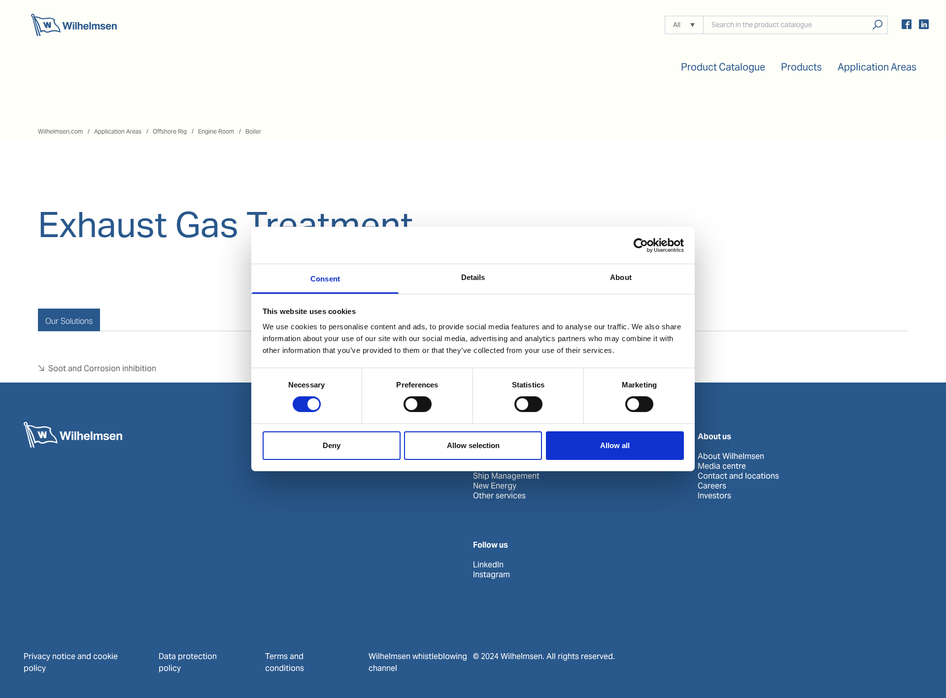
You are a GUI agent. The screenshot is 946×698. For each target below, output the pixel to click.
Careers (712, 486)
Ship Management (506, 476)
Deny (331, 445)
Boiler (253, 131)
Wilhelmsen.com (60, 131)
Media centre (722, 466)
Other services (499, 496)
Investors (714, 496)
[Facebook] (907, 26)
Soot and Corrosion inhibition (102, 368)
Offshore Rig (170, 131)
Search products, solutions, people (877, 25)
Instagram (491, 575)
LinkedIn (488, 565)
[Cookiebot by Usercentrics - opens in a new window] (641, 245)
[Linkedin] (924, 26)
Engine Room (216, 131)
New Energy (494, 486)
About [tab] (621, 277)
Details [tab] (473, 277)
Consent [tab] (325, 279)
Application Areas (117, 131)
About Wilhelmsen (731, 456)
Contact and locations (738, 476)
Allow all (615, 445)
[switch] (418, 404)
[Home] (74, 25)
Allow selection (473, 445)
